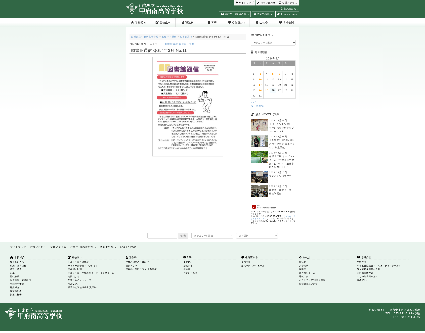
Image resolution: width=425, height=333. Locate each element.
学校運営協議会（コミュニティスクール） (379, 265)
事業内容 (188, 262)
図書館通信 (171, 44)
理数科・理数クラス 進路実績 (141, 269)
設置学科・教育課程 (20, 280)
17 (260, 85)
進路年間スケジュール (253, 265)
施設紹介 (14, 287)
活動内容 (188, 265)
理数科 (189, 22)
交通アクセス (289, 2)
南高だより (74, 276)
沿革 (12, 273)
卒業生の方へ (264, 14)
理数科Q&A (132, 265)
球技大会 (303, 276)
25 (266, 90)
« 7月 (254, 102)
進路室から (238, 22)
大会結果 (303, 265)
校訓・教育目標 (18, 265)
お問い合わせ (267, 2)
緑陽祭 (302, 269)
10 (260, 79)
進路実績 (246, 262)
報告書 (186, 269)
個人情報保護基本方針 (368, 269)
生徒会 (263, 22)
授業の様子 (16, 294)
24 (260, 90)
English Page (288, 14)
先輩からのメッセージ (79, 280)
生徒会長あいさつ (308, 284)
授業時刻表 (16, 291)
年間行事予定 (17, 284)
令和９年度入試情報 (78, 262)
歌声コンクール (307, 273)
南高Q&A (73, 284)
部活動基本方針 (365, 273)
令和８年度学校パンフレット (83, 265)
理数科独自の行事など (137, 262)
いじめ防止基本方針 (367, 276)
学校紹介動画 (75, 269)
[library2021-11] (187, 106)
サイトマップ (246, 2)
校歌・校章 (16, 269)
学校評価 (361, 262)
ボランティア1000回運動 (312, 280)
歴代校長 (14, 276)
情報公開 (288, 22)
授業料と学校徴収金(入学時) (82, 287)
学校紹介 (140, 22)
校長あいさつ (17, 262)
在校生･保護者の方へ (236, 14)
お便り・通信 (187, 44)
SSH (213, 22)
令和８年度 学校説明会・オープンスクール (91, 273)
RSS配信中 (259, 105)
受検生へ (165, 22)
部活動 (302, 262)
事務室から (363, 280)
